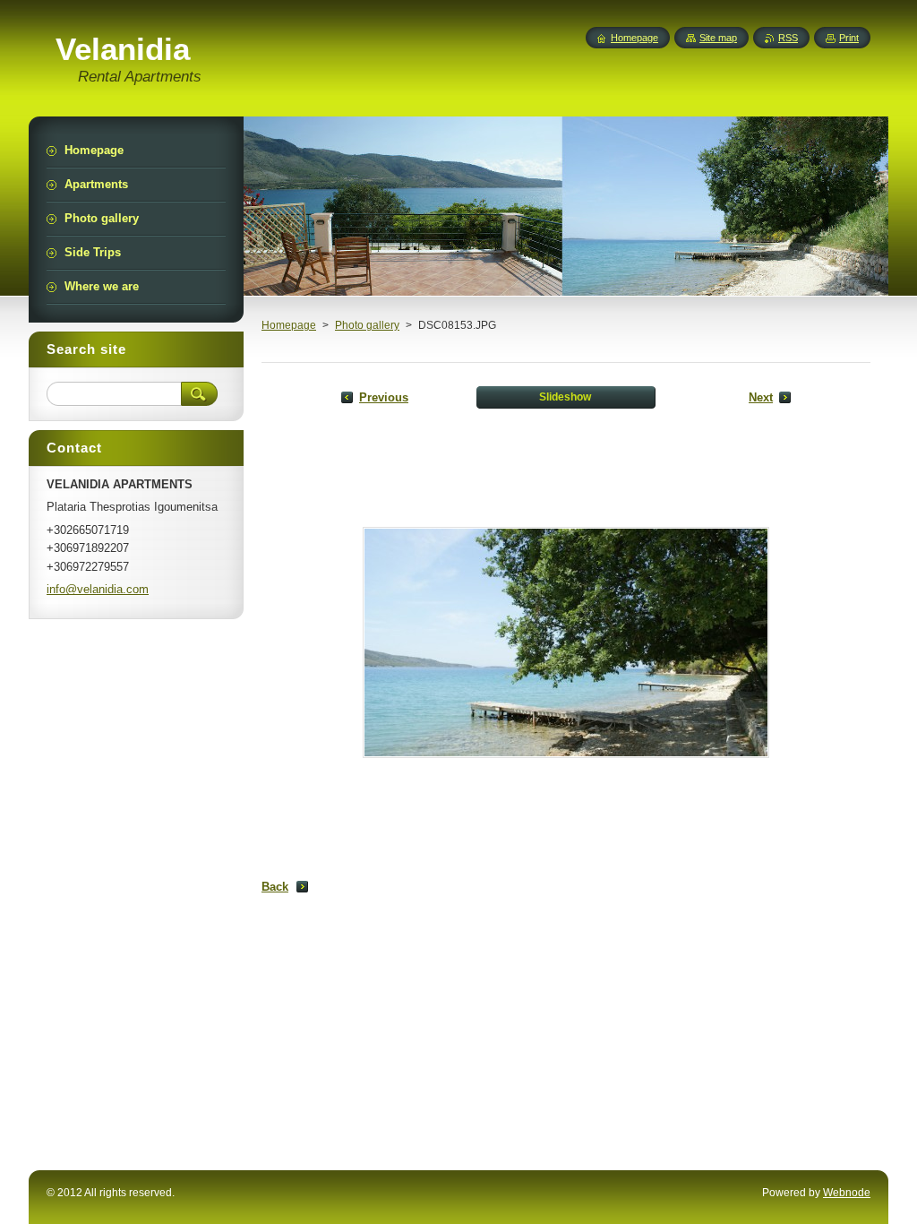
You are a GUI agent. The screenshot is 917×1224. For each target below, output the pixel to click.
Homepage (288, 325)
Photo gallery (367, 325)
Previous (383, 397)
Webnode (846, 1192)
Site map (718, 37)
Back (274, 886)
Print (849, 37)
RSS (788, 37)
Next (761, 397)
